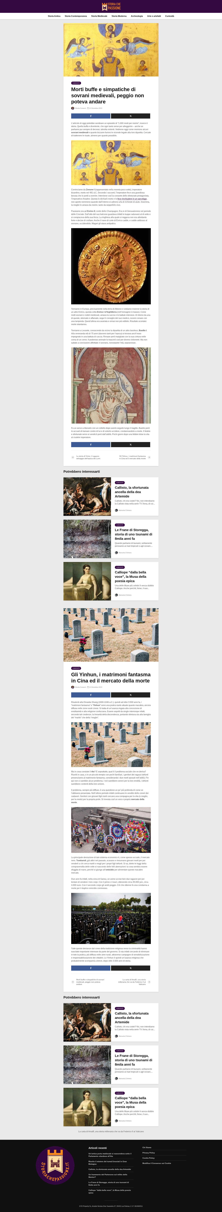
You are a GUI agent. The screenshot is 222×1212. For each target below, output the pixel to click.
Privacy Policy (148, 1153)
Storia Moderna (119, 16)
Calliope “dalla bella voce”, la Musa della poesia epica (130, 576)
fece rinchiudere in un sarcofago (132, 199)
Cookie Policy (148, 1158)
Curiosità (169, 16)
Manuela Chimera (124, 510)
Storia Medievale (99, 16)
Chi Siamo (146, 1147)
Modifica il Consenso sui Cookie (156, 1163)
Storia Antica (54, 16)
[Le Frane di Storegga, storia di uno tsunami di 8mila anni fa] (87, 539)
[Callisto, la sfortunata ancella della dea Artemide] (87, 496)
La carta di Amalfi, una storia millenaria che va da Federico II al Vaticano (111, 1131)
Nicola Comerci (80, 108)
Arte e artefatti (154, 16)
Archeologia (137, 16)
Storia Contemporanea (76, 16)
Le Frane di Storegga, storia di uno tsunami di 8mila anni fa (133, 534)
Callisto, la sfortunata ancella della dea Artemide (132, 492)
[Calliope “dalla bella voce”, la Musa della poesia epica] (87, 581)
